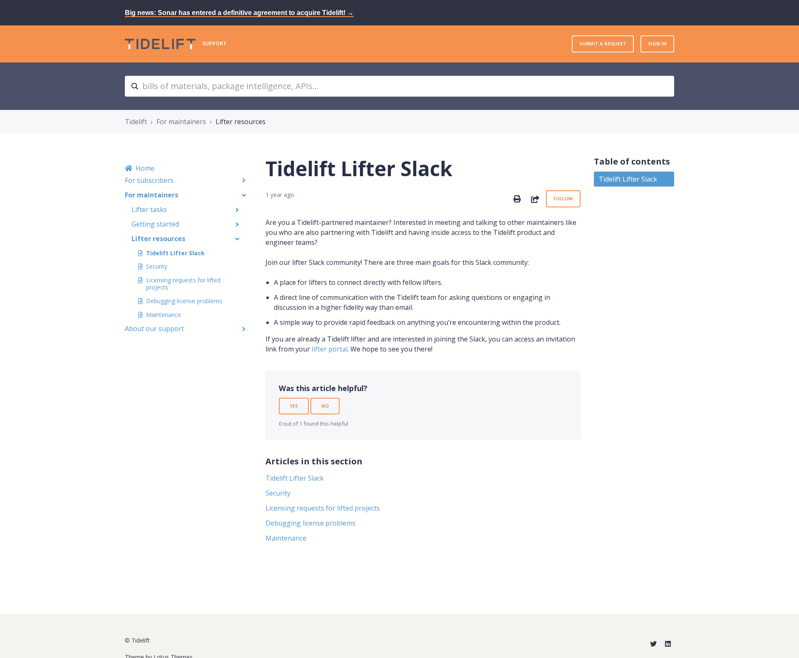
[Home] (160, 44)
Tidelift (136, 121)
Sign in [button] (657, 43)
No (325, 406)
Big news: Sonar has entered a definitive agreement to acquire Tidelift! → (239, 12)
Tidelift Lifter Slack (175, 253)
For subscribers (149, 180)
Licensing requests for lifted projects (183, 283)
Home (145, 168)
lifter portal (329, 349)
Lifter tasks (149, 209)
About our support (154, 328)
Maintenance (163, 315)
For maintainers (181, 121)
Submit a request (602, 43)
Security (156, 266)
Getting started (155, 224)
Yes (294, 406)
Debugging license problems (184, 301)
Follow (563, 198)
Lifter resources (241, 121)
